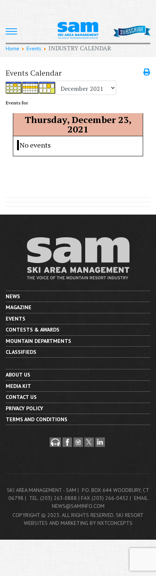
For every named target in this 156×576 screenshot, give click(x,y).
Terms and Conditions (36, 419)
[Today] (47, 88)
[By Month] (14, 88)
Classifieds (21, 352)
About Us (18, 374)
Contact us (21, 397)
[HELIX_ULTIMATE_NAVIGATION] (11, 31)
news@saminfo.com (78, 506)
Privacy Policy (24, 408)
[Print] (147, 71)
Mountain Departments (38, 341)
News (13, 296)
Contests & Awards (32, 329)
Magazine (18, 307)
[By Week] (30, 88)
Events (15, 318)
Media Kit (18, 386)
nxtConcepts (115, 523)
